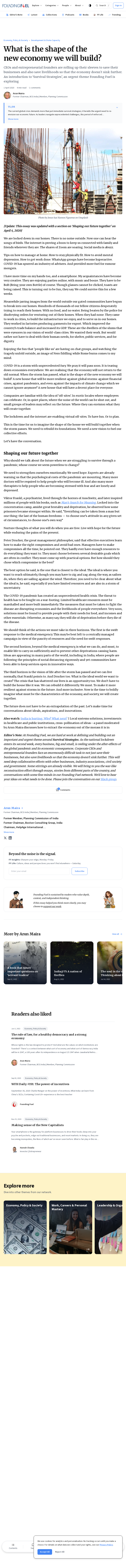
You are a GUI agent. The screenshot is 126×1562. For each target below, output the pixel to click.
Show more (13, 119)
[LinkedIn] (10, 837)
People (65, 5)
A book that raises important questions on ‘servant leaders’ (22, 971)
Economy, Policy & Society (16, 40)
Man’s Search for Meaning (78, 502)
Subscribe (79, 871)
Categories (50, 5)
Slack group (108, 779)
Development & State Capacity (45, 40)
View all (115, 934)
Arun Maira (25, 1060)
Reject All (59, 1551)
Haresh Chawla (27, 1147)
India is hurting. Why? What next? (44, 718)
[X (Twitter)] (5, 837)
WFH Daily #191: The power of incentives (40, 1084)
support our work (52, 906)
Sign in (118, 5)
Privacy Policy (106, 1544)
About (78, 5)
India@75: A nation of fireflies (68, 973)
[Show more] (117, 107)
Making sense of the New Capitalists (37, 1125)
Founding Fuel (27, 1104)
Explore (35, 5)
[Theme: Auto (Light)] (90, 5)
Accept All (45, 1551)
